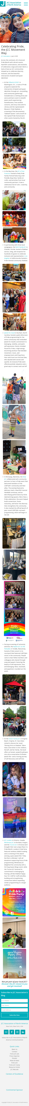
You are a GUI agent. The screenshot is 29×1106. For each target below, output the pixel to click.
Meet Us (14, 1049)
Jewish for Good (9, 333)
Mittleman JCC (9, 842)
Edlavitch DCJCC (14, 82)
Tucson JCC (13, 845)
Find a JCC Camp (14, 1065)
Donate (14, 1058)
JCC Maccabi (14, 1069)
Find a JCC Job (14, 1054)
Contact (14, 1051)
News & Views (14, 1060)
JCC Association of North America (13, 4)
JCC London (8, 840)
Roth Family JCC (21, 247)
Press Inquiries (14, 1056)
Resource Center (14, 1067)
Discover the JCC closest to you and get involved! (14, 985)
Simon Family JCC (14, 739)
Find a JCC (14, 1063)
